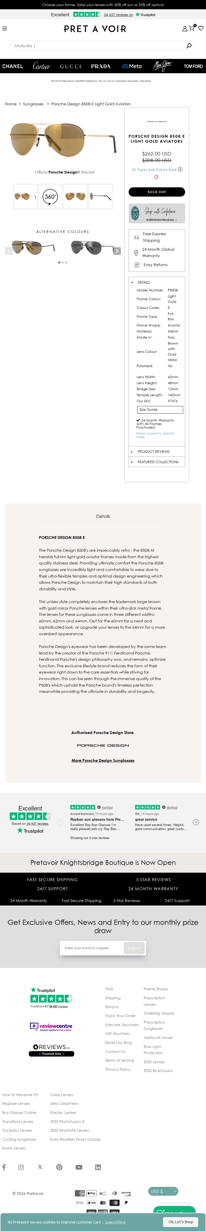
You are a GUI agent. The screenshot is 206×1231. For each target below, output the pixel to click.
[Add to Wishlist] (157, 177)
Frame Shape (156, 989)
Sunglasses (33, 103)
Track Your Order (120, 1015)
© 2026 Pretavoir (28, 1193)
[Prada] (101, 66)
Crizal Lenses (61, 1094)
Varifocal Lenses (158, 1037)
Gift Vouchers (117, 1033)
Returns (112, 1007)
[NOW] (189, 46)
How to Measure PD (20, 1094)
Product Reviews (154, 451)
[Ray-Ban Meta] (132, 66)
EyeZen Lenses (63, 1112)
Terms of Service (119, 1060)
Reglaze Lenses (16, 1103)
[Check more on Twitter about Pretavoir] (40, 1167)
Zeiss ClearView (64, 1103)
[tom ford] (193, 66)
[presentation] (9, 251)
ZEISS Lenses (154, 1061)
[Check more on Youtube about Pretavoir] (78, 1168)
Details (144, 282)
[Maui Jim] (163, 66)
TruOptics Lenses (17, 1130)
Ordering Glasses (159, 1013)
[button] (59, 262)
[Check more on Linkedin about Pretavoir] (98, 1168)
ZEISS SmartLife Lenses (69, 1130)
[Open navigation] (4, 28)
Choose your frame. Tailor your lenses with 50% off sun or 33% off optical (103, 5)
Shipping (113, 998)
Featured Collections (158, 462)
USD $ (157, 1191)
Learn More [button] (115, 1221)
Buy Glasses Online (19, 1112)
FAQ (109, 989)
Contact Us (115, 1051)
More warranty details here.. (155, 435)
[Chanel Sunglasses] (13, 66)
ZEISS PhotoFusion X (67, 1121)
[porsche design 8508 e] (25, 196)
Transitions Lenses (17, 1121)
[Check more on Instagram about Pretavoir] (21, 1168)
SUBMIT (134, 948)
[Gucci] (70, 66)
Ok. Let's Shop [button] (181, 1222)
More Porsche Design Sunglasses (103, 760)
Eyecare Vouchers (122, 1024)
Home (11, 103)
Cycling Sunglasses (19, 1139)
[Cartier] (41, 65)
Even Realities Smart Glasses (75, 1139)
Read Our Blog (118, 1042)
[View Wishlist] (199, 28)
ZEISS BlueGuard (158, 1070)
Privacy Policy (117, 1069)
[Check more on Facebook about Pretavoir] (4, 1168)
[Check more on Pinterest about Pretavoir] (59, 1168)
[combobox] (103, 45)
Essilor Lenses (14, 1148)
